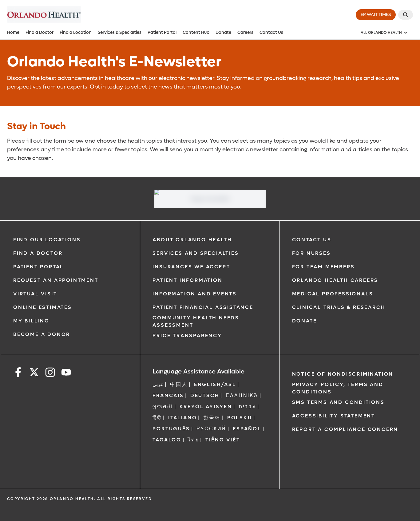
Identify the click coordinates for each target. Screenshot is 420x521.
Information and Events (195, 293)
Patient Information (187, 280)
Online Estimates (42, 307)
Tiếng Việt (222, 439)
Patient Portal (162, 32)
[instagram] (50, 373)
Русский (211, 428)
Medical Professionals (332, 293)
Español (247, 428)
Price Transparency (187, 335)
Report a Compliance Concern (345, 429)
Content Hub (196, 32)
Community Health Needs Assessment (196, 321)
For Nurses (311, 253)
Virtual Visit (35, 293)
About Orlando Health (192, 239)
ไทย (193, 439)
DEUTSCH (205, 395)
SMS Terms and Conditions (338, 402)
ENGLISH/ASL (215, 384)
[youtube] (66, 373)
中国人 (178, 384)
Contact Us (271, 32)
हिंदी (157, 417)
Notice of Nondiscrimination (343, 374)
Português (171, 428)
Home (13, 32)
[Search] (405, 15)
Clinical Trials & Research (339, 307)
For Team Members (323, 266)
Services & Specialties (119, 32)
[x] (34, 373)
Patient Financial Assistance (203, 307)
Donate (223, 32)
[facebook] (18, 373)
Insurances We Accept (191, 266)
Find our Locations (47, 239)
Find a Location (76, 32)
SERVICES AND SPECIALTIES (196, 253)
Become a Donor (41, 334)
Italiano (182, 417)
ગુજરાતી (163, 406)
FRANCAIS (168, 395)
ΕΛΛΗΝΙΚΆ (242, 395)
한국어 (211, 417)
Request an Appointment (55, 280)
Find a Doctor (39, 32)
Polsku (239, 417)
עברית (247, 406)
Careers (245, 32)
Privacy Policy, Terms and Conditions (337, 388)
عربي (158, 384)
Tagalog (167, 439)
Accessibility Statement (333, 415)
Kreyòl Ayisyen (206, 406)
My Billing (31, 321)
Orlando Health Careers (335, 280)
